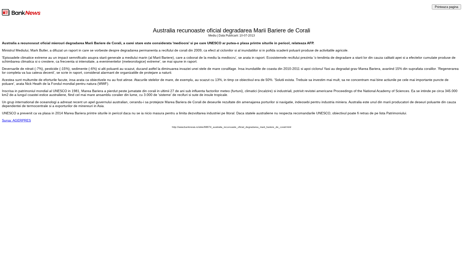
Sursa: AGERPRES (16, 120)
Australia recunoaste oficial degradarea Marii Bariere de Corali (231, 30)
